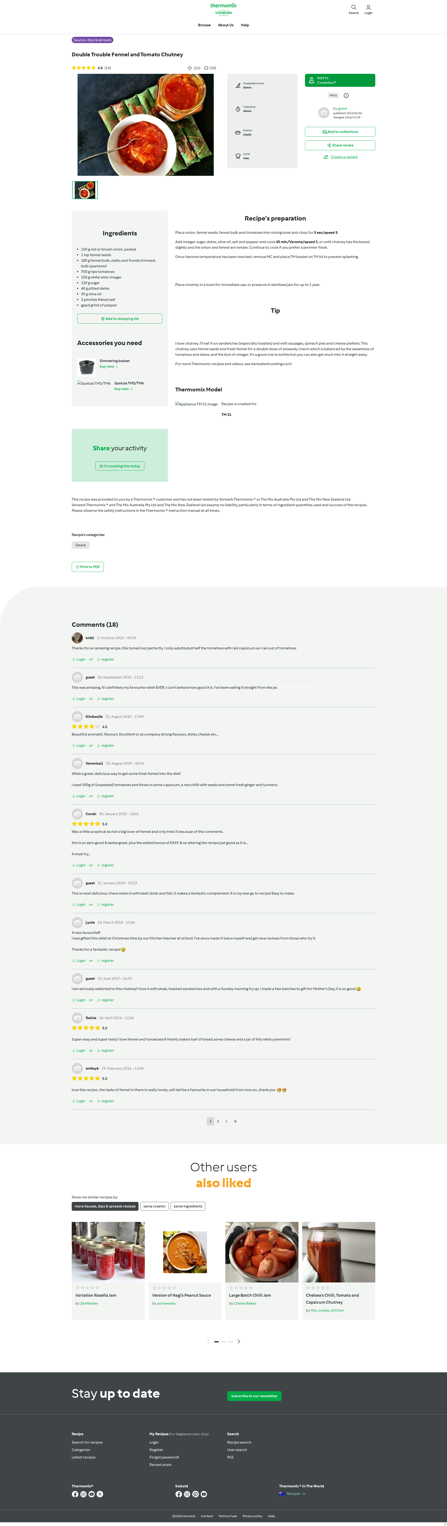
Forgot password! (164, 1457)
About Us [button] (226, 25)
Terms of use (228, 1516)
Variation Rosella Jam (95, 1295)
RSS (230, 1457)
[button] (354, 9)
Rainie (91, 1018)
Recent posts (160, 1464)
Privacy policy (252, 1516)
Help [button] (245, 25)
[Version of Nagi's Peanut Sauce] (185, 1252)
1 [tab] (216, 1341)
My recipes (179, 1434)
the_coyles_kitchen (327, 1310)
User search (237, 1450)
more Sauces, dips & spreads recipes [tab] (105, 1206)
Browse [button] (204, 25)
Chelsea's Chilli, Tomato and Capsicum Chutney (332, 1299)
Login (154, 1442)
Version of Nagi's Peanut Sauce (181, 1295)
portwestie (166, 1303)
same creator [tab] (154, 1206)
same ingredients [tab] (188, 1206)
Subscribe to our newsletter (254, 1396)
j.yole (90, 922)
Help (271, 1516)
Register (156, 1450)
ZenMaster (89, 1303)
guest (342, 108)
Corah (91, 814)
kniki (90, 638)
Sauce (80, 545)
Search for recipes (87, 1442)
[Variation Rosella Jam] (108, 1252)
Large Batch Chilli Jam (250, 1295)
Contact (207, 1516)
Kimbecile (94, 716)
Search (233, 1434)
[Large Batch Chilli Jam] (261, 1252)
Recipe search (239, 1442)
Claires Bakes (245, 1303)
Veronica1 (94, 763)
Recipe (77, 1434)
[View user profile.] (323, 112)
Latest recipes (83, 1457)
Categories (81, 1450)
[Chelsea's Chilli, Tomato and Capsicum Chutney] (338, 1252)
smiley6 (92, 1068)
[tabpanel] (223, 1284)
